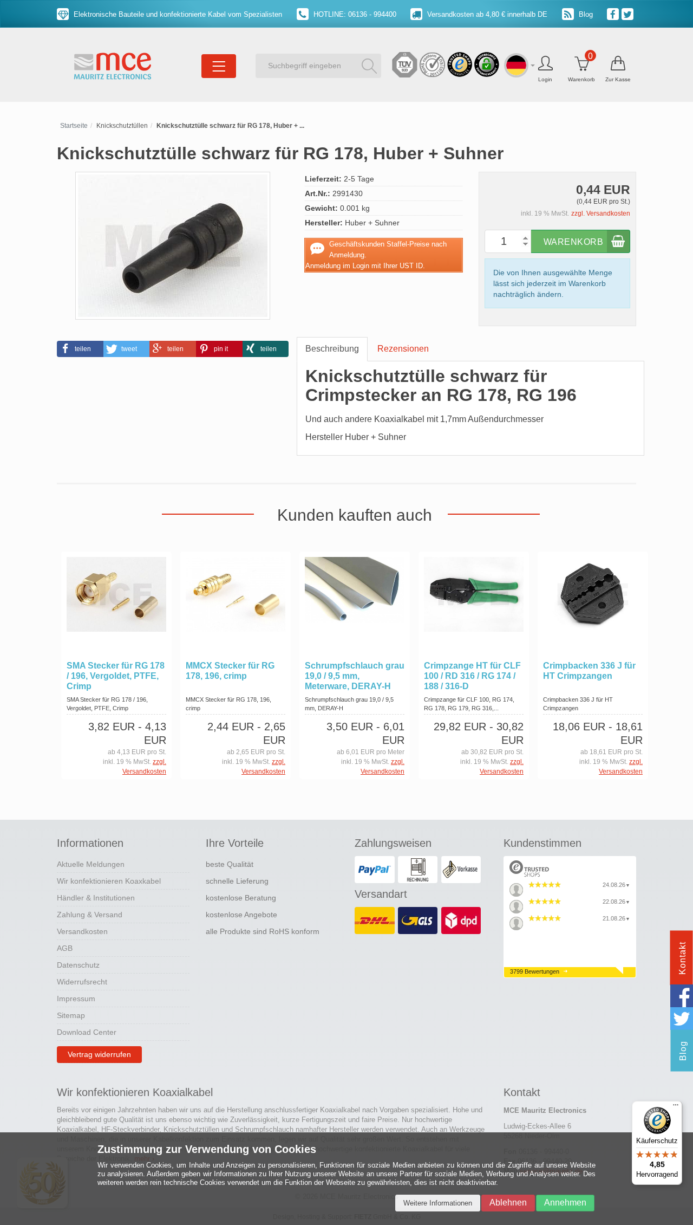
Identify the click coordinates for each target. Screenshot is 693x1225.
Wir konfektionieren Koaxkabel (109, 881)
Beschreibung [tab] (332, 348)
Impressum (76, 998)
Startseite (74, 125)
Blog (585, 14)
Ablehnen (508, 1202)
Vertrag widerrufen (99, 1054)
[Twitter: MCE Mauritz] (629, 13)
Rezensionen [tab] (403, 348)
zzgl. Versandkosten (600, 213)
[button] (80, 349)
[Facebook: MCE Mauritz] (614, 13)
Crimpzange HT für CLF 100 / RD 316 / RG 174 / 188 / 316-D (472, 676)
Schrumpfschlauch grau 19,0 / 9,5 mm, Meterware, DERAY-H (354, 676)
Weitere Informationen (437, 1203)
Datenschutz (78, 965)
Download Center (86, 1032)
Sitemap (71, 1015)
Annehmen (565, 1202)
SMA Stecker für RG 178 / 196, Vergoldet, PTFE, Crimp (116, 676)
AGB (65, 948)
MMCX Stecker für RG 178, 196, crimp (230, 670)
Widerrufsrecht (82, 981)
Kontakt (682, 958)
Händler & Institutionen (96, 897)
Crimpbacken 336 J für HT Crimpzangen (589, 670)
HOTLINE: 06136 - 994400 (353, 14)
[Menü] (675, 1107)
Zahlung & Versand (89, 914)
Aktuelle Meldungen (91, 864)
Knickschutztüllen (122, 125)
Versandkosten (82, 931)
